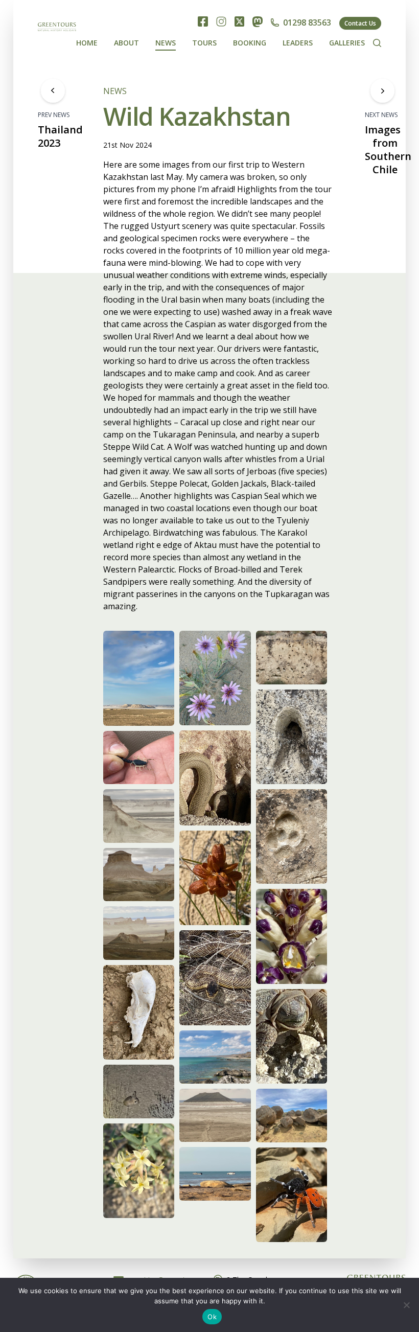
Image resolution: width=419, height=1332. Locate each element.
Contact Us (360, 23)
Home (87, 43)
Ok (212, 1317)
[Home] (57, 32)
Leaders (298, 43)
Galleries (347, 43)
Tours (204, 43)
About (126, 43)
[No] (406, 1305)
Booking (249, 43)
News (165, 43)
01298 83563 (307, 22)
